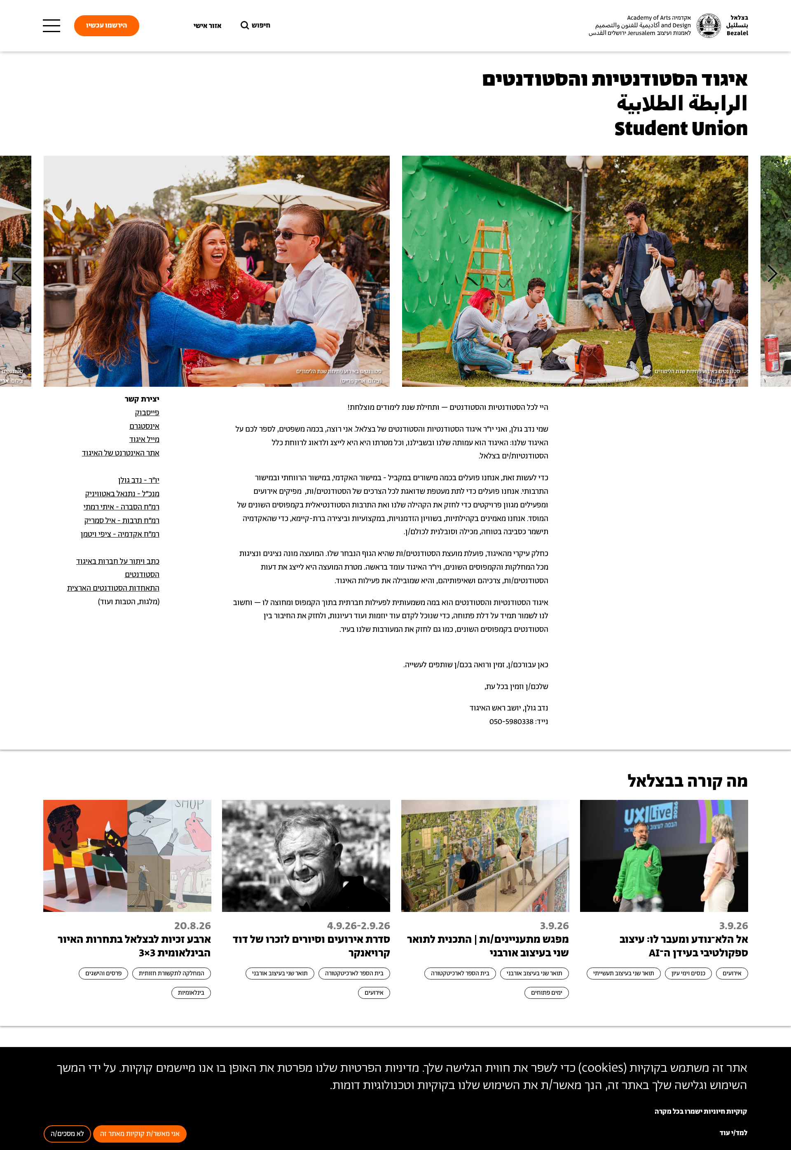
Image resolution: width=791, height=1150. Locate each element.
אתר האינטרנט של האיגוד (120, 453)
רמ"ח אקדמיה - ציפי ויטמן (120, 534)
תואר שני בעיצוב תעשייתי (623, 973)
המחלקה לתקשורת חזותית (171, 973)
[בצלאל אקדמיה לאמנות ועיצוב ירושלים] (667, 26)
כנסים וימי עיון (688, 973)
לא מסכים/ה (67, 1134)
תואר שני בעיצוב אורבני (534, 973)
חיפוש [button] (261, 25)
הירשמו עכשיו (106, 25)
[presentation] (18, 273)
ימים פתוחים (546, 993)
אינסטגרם (144, 426)
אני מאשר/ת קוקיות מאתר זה (140, 1134)
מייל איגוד (144, 440)
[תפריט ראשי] (51, 26)
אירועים (732, 973)
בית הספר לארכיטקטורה (460, 973)
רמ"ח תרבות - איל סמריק (121, 521)
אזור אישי (208, 26)
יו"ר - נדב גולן (138, 480)
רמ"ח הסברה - (136, 507)
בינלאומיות (191, 993)
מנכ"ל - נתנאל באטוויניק (122, 494)
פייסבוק (147, 413)
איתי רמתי (99, 507)
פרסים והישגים (103, 973)
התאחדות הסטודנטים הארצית (113, 588)
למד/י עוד (733, 1133)
